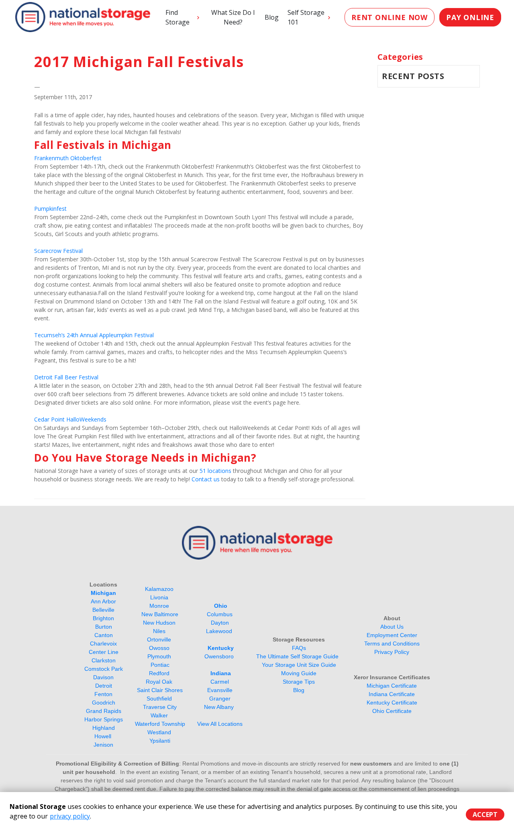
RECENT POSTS (413, 76)
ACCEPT (485, 814)
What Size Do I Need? (233, 17)
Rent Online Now (389, 17)
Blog (272, 17)
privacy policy (70, 816)
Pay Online (470, 17)
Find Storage (177, 17)
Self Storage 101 (306, 17)
